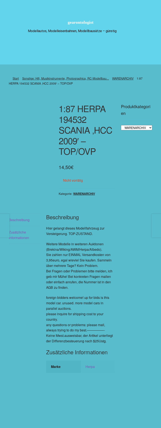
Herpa (90, 366)
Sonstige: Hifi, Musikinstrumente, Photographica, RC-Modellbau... (65, 78)
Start (16, 78)
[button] (93, 410)
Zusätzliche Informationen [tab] (19, 235)
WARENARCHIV (123, 78)
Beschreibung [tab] (19, 219)
